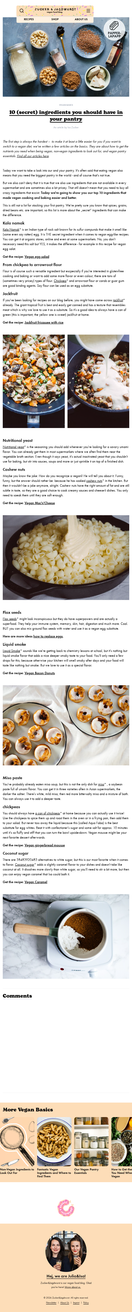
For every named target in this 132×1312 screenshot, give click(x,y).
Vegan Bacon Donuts (40, 673)
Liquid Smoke (11, 651)
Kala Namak (11, 230)
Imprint (76, 1302)
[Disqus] (66, 1045)
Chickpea (60, 281)
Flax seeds (10, 619)
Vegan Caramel (36, 882)
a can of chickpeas (47, 813)
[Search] (21, 11)
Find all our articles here (33, 156)
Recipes (29, 19)
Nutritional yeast (13, 447)
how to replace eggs (48, 636)
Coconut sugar (24, 865)
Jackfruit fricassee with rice (44, 322)
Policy (86, 1302)
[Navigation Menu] (88, 11)
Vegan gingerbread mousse (45, 845)
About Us (81, 19)
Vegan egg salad (37, 256)
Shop (55, 19)
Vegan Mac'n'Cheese (40, 503)
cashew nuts (94, 481)
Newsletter (51, 1302)
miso (101, 784)
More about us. (73, 1287)
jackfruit (118, 300)
